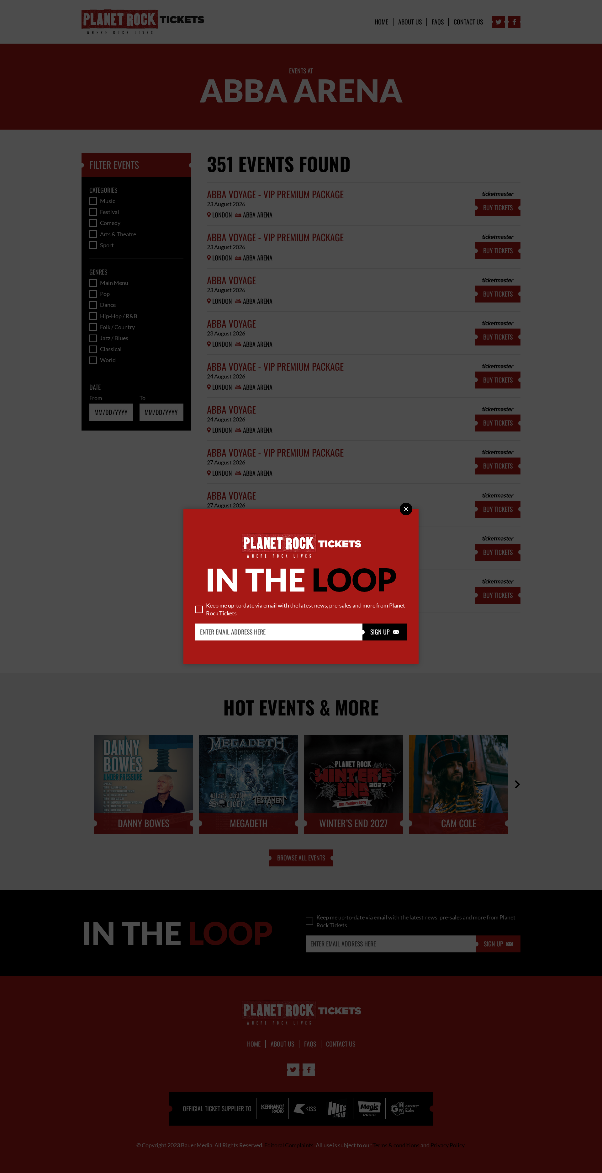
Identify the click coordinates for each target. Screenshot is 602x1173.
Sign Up (384, 632)
